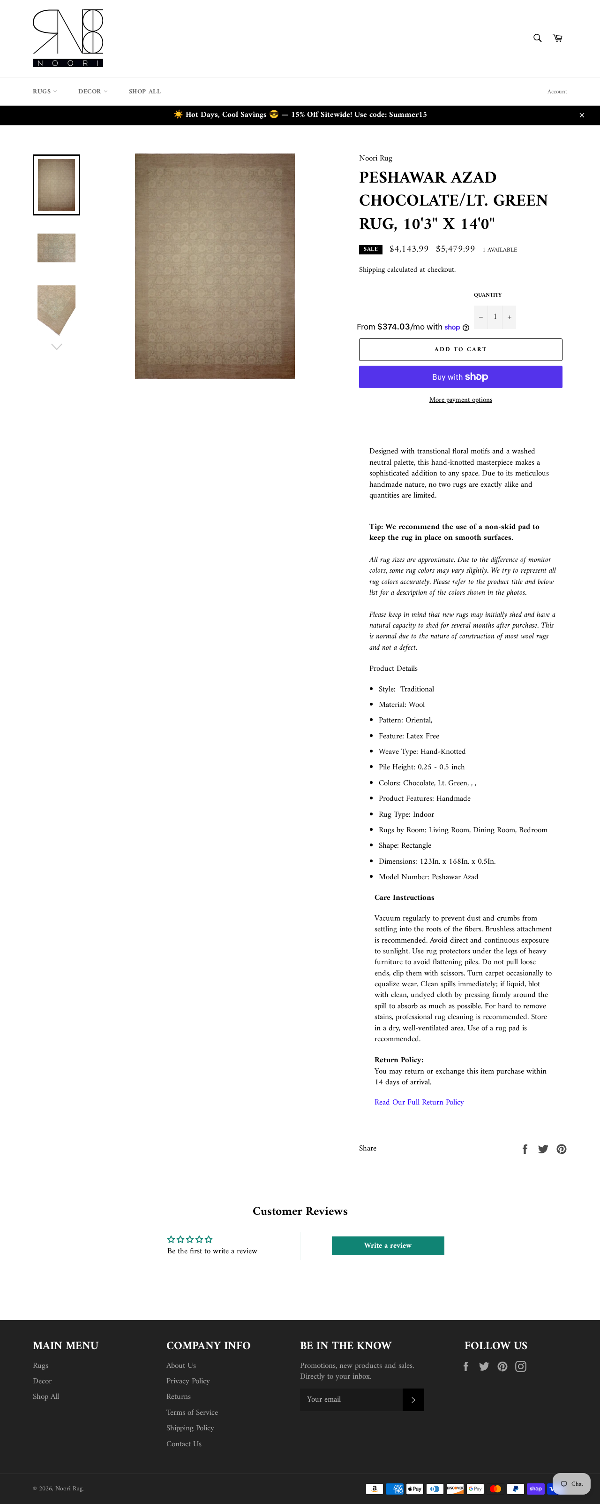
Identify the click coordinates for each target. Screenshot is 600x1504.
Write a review (388, 1245)
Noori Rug (68, 1489)
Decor (91, 92)
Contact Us (184, 1444)
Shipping (372, 269)
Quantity (488, 296)
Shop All (145, 92)
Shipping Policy (190, 1428)
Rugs (43, 92)
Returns (178, 1397)
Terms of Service (192, 1413)
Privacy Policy (188, 1381)
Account (557, 91)
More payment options (460, 401)
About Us (181, 1366)
